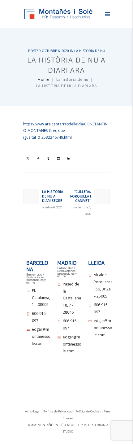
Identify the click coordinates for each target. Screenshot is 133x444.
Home (43, 79)
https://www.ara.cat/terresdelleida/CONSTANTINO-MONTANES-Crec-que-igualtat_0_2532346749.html (65, 130)
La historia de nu (89, 50)
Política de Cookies (88, 411)
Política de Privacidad (58, 411)
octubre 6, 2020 (55, 50)
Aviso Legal (33, 411)
